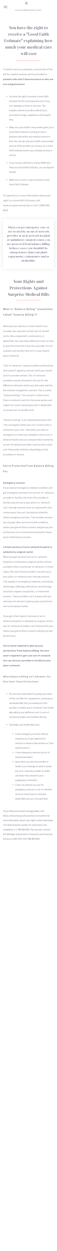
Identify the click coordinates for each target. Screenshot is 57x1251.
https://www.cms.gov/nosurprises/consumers (25, 815)
